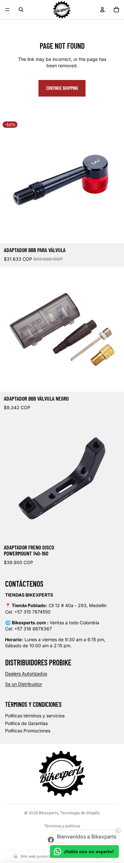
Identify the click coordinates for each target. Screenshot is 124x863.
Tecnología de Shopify (80, 812)
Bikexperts (48, 812)
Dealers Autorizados (26, 673)
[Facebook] (51, 840)
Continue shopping (62, 88)
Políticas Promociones (27, 730)
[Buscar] (21, 10)
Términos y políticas (62, 825)
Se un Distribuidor (23, 684)
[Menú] (7, 9)
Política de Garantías (26, 723)
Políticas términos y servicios (35, 715)
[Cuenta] (102, 10)
